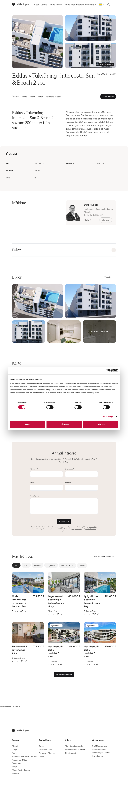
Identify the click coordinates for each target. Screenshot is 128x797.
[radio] (16, 565)
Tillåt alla (100, 424)
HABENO (17, 706)
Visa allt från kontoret (102, 556)
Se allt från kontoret (64, 675)
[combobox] (101, 4)
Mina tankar (35, 496)
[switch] (50, 407)
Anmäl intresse (108, 96)
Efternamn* (69, 469)
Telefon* (68, 482)
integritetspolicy (77, 529)
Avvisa (27, 424)
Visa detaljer (108, 416)
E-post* (33, 482)
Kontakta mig (64, 521)
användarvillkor (91, 529)
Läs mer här (92, 527)
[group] (64, 565)
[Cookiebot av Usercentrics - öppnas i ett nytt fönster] (107, 371)
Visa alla (107, 277)
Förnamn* (34, 469)
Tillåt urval (64, 424)
